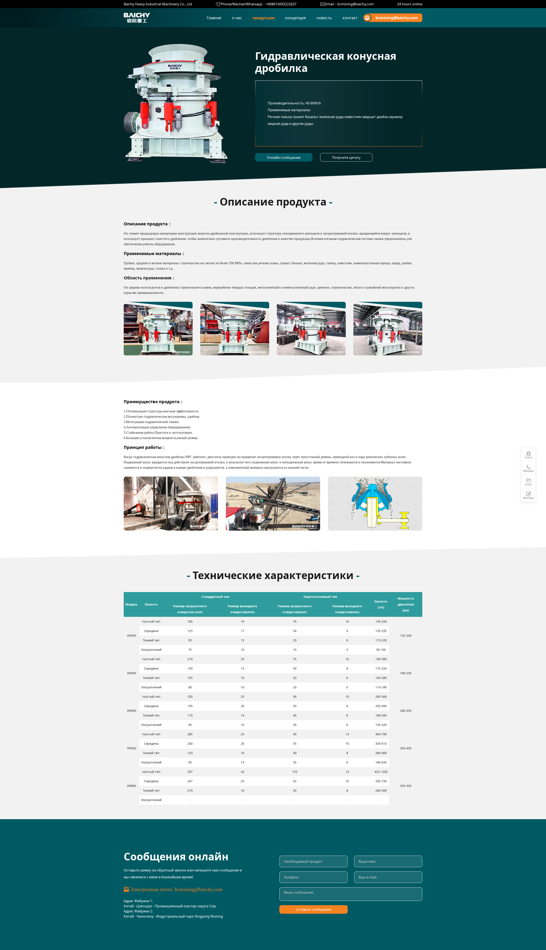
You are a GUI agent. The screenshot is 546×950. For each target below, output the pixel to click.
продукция (263, 17)
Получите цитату (346, 157)
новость (324, 17)
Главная (214, 17)
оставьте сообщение (313, 909)
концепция (295, 17)
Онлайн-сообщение (284, 157)
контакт (350, 17)
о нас (237, 17)
